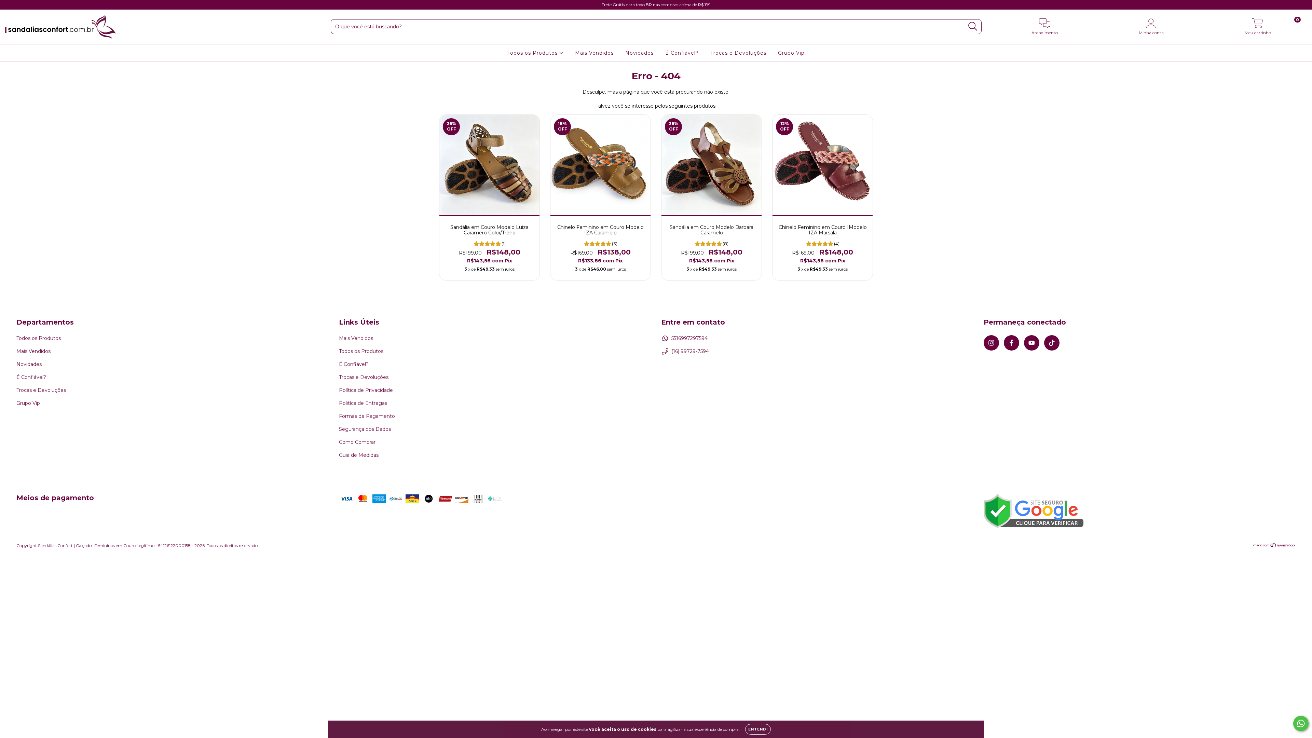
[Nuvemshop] (1274, 546)
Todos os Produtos (533, 53)
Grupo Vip (791, 53)
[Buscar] (973, 26)
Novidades (639, 53)
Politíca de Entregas (363, 403)
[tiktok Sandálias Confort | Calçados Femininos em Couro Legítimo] (40, 5)
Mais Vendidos (594, 53)
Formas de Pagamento (367, 416)
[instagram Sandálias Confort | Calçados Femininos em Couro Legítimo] (10, 5)
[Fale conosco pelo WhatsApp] (1301, 723)
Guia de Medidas (359, 455)
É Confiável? (682, 53)
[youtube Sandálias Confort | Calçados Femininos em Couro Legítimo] (31, 5)
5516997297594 (689, 338)
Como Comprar (357, 442)
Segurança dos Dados (365, 429)
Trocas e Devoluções (738, 53)
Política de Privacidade (366, 390)
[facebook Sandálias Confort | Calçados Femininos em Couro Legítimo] (20, 5)
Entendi (758, 729)
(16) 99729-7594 (690, 351)
